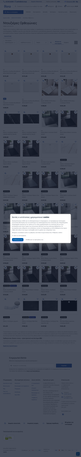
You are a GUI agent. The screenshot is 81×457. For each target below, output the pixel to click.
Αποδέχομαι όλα (17, 239)
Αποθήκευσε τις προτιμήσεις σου (34, 239)
